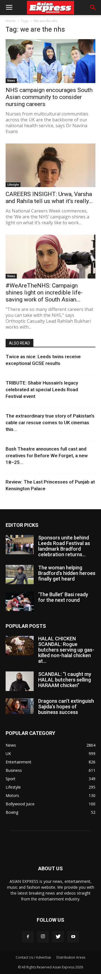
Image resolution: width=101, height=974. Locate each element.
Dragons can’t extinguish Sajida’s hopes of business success (66, 706)
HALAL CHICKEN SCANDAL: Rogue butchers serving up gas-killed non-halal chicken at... (66, 650)
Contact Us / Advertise (33, 957)
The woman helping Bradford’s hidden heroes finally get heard (66, 573)
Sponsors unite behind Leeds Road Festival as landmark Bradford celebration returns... (64, 546)
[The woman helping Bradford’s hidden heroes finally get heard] (20, 574)
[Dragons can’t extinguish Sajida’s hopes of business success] (20, 706)
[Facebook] (27, 936)
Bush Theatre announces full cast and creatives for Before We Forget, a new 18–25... (47, 455)
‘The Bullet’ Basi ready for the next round (63, 597)
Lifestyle (13, 185)
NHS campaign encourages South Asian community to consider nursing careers (49, 97)
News (11, 80)
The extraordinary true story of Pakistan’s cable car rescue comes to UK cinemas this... (50, 422)
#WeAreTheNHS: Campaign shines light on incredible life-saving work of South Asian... (44, 292)
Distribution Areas (70, 957)
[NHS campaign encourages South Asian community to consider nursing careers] (50, 61)
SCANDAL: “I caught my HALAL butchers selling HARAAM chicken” (64, 679)
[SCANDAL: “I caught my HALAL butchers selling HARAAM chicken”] (20, 681)
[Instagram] (43, 936)
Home (10, 20)
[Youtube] (73, 936)
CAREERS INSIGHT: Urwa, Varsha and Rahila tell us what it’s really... (49, 197)
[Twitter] (58, 936)
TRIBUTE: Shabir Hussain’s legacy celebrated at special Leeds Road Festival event (42, 389)
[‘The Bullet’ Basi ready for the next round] (20, 601)
